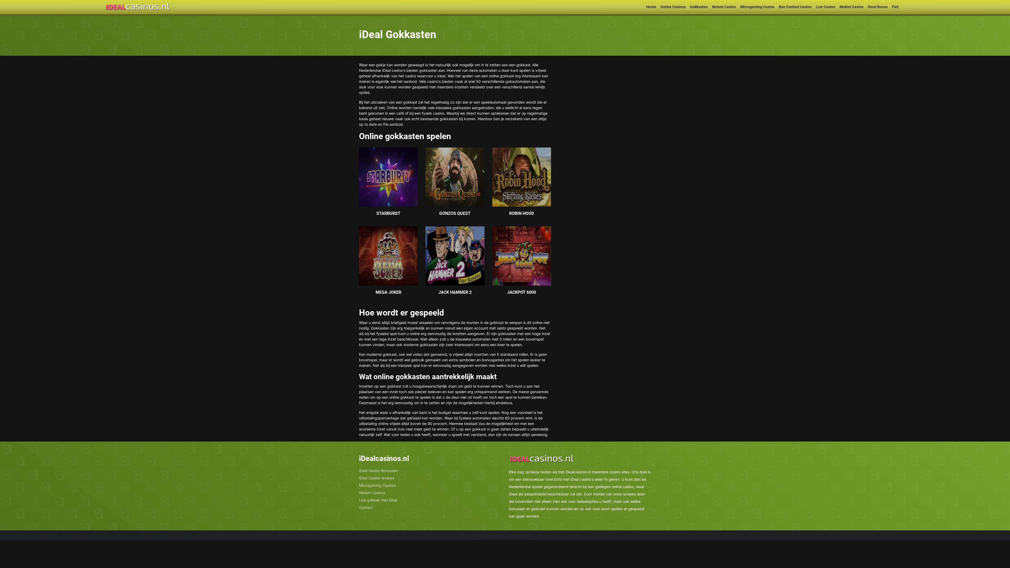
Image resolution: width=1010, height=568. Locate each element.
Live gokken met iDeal (378, 500)
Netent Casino (724, 7)
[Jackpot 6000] (521, 255)
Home (651, 7)
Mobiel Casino (851, 7)
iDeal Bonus (878, 7)
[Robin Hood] (521, 177)
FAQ (895, 7)
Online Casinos (673, 7)
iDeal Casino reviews (376, 478)
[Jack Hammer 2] (455, 255)
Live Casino (825, 7)
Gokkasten (699, 7)
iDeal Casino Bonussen (378, 470)
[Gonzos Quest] (455, 177)
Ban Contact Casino (795, 7)
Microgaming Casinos (377, 485)
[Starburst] (388, 177)
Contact (366, 507)
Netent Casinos (372, 492)
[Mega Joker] (388, 255)
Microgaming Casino (757, 7)
